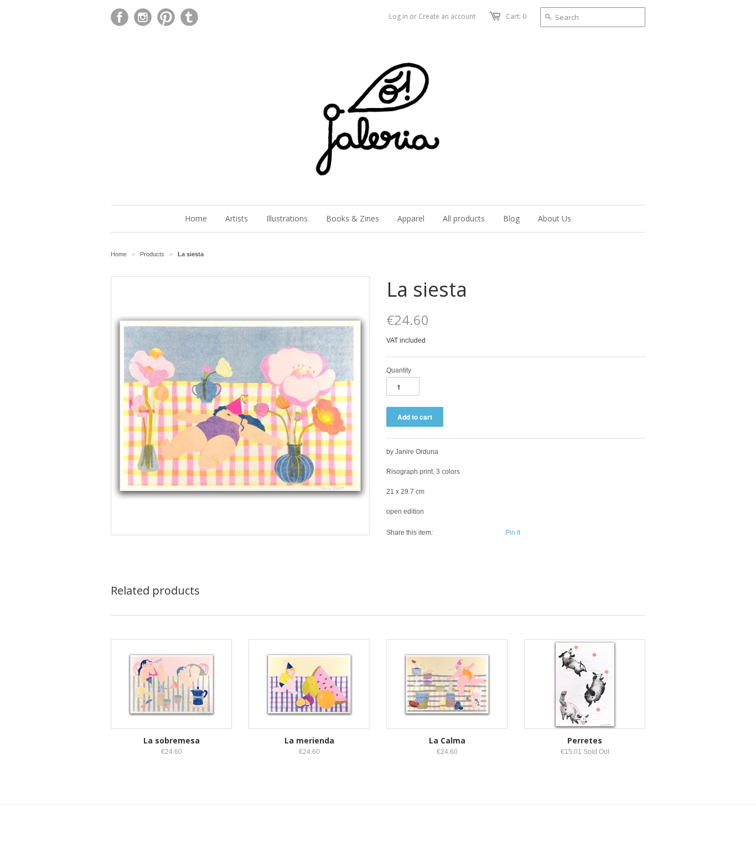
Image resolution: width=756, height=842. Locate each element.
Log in (398, 16)
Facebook (119, 17)
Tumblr (189, 17)
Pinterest (166, 17)
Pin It (512, 532)
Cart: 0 (516, 16)
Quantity (398, 370)
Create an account (446, 16)
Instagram (143, 17)
